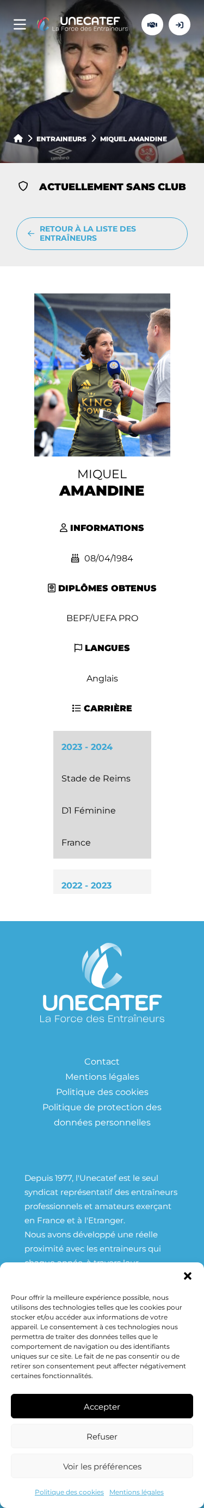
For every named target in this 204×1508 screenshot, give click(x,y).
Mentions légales (136, 1491)
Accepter (102, 1406)
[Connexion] (179, 24)
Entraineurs (61, 138)
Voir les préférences (102, 1466)
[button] (187, 1276)
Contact (102, 1061)
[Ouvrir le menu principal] (20, 24)
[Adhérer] (152, 24)
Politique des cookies (69, 1491)
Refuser (102, 1436)
